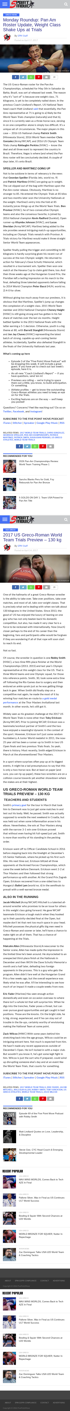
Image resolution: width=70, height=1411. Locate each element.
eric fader (53, 1087)
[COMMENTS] (54, 76)
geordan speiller (13, 435)
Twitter (7, 411)
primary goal (19, 805)
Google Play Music (47, 423)
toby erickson (54, 1090)
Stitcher (17, 423)
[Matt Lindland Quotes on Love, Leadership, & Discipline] (9, 1136)
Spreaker (29, 423)
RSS (62, 423)
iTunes (7, 423)
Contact (44, 1281)
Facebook (18, 411)
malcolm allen (22, 1090)
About (8, 1281)
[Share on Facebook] (15, 76)
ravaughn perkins (40, 437)
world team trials (24, 440)
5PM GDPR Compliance (25, 1281)
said (35, 109)
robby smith (38, 1090)
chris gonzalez (55, 433)
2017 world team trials (33, 433)
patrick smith (21, 437)
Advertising (59, 1281)
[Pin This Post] (38, 76)
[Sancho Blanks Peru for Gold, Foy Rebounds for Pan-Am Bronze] (9, 484)
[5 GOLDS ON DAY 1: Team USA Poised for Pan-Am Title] (9, 502)
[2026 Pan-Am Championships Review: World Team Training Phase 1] (9, 466)
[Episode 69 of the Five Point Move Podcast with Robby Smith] (9, 1118)
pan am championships (36, 435)
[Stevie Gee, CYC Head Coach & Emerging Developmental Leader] (9, 1154)
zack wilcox (50, 1092)
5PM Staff (23, 36)
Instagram (36, 411)
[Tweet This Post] (23, 76)
